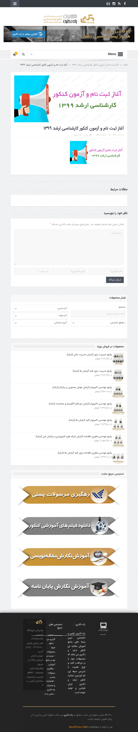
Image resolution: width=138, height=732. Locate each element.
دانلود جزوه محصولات (51, 648)
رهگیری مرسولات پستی (51, 673)
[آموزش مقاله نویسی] (69, 557)
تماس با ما (49, 694)
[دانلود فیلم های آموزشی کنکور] (69, 526)
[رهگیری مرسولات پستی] (69, 495)
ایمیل (76, 135)
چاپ (86, 135)
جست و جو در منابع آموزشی (50, 660)
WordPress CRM (78, 727)
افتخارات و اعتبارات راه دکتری (50, 685)
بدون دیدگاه (101, 135)
